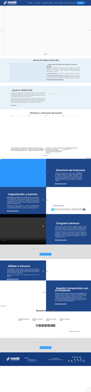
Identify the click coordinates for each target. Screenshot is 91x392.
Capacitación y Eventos (47, 2)
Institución (30, 2)
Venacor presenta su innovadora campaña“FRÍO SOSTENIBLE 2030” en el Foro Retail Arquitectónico (19, 149)
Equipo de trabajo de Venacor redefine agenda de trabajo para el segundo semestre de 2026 (36, 149)
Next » (52, 325)
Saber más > (14, 105)
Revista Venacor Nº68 (51, 319)
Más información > (61, 184)
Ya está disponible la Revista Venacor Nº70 (70, 148)
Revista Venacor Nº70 (24, 319)
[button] (85, 3)
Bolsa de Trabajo (59, 2)
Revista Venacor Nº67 (65, 319)
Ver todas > (45, 155)
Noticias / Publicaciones (70, 2)
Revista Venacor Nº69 (37, 319)
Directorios (37, 2)
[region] (45, 30)
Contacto (80, 2)
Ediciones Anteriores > (74, 331)
